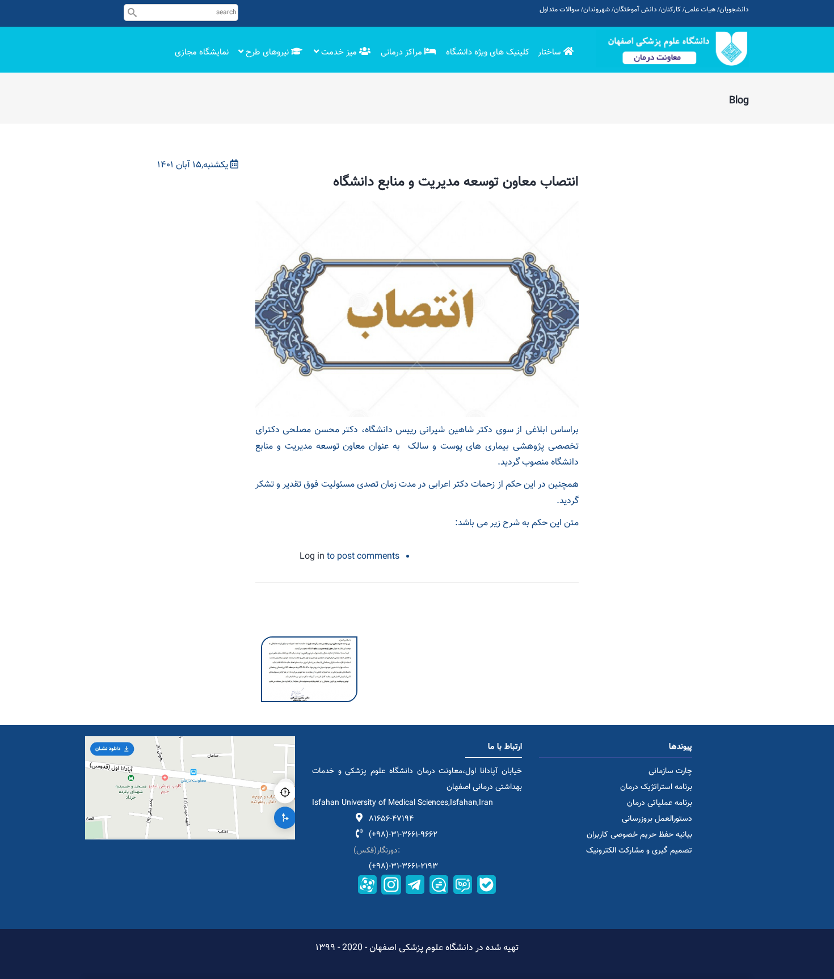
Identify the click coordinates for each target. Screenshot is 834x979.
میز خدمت (339, 52)
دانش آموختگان (635, 10)
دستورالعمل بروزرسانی (657, 819)
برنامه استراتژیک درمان (656, 787)
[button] (309, 644)
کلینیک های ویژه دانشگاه (487, 52)
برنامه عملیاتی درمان (659, 803)
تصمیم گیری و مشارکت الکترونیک (639, 851)
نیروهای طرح (267, 52)
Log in (312, 557)
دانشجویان (734, 10)
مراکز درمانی (402, 52)
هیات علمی (700, 10)
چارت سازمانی (670, 771)
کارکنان (671, 10)
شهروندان (596, 10)
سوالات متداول (559, 10)
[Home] (672, 48)
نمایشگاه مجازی (202, 52)
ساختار (550, 52)
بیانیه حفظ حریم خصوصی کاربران (639, 835)
